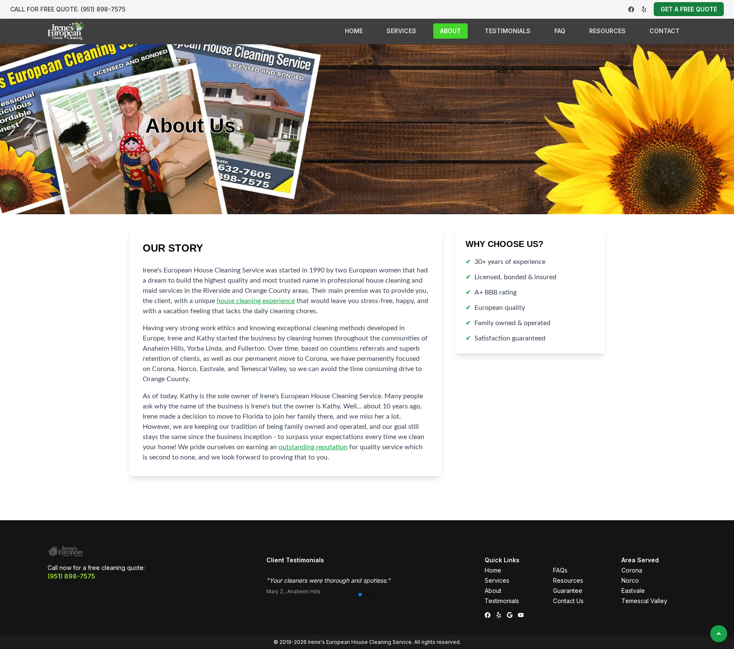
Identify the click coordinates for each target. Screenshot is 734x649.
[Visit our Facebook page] (631, 9)
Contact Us (568, 600)
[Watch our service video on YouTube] (521, 615)
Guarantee (567, 590)
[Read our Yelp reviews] (644, 9)
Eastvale (633, 590)
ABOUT (450, 30)
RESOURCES (607, 30)
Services (497, 580)
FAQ (559, 30)
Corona (631, 570)
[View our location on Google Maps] (510, 615)
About (493, 590)
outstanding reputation (313, 447)
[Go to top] (718, 633)
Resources (568, 580)
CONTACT (664, 30)
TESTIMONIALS (508, 30)
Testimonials (502, 600)
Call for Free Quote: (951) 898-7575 (67, 9)
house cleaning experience (256, 301)
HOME (354, 30)
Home (493, 570)
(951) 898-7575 (71, 576)
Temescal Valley (644, 600)
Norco (630, 580)
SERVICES (401, 30)
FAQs (560, 570)
